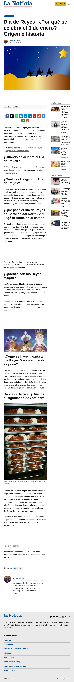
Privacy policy (9, 670)
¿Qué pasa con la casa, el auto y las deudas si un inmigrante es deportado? (65, 224)
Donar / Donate (60, 4)
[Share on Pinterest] (34, 116)
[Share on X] (12, 116)
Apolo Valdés (15, 40)
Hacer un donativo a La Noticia (15, 666)
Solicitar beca (9, 657)
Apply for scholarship (12, 662)
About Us (7, 640)
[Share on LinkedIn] (30, 116)
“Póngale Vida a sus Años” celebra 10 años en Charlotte (65, 191)
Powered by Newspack (63, 678)
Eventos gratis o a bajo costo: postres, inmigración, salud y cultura (65, 166)
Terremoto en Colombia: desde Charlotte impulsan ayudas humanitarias (65, 152)
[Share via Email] (23, 120)
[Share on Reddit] (39, 116)
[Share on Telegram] (25, 116)
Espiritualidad (8, 16)
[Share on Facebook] (7, 116)
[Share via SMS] (43, 116)
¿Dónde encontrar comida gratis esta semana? (65, 181)
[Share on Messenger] (21, 116)
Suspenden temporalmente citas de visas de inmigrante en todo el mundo (65, 140)
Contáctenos (9, 644)
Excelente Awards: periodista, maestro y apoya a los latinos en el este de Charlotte (65, 127)
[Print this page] (27, 120)
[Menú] (68, 4)
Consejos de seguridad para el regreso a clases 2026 (65, 213)
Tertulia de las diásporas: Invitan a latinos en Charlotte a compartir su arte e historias (65, 112)
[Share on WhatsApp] (16, 116)
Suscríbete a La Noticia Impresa (16, 649)
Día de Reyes (18, 568)
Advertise (7, 653)
